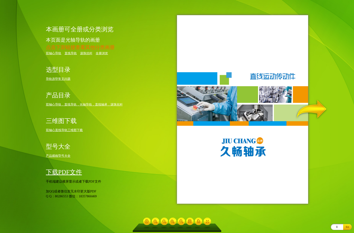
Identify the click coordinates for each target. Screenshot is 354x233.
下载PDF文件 (64, 172)
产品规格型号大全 (58, 155)
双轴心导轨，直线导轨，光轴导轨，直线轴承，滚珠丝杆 (84, 104)
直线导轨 (71, 53)
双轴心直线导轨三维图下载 (64, 130)
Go (347, 227)
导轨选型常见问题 (58, 79)
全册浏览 (102, 53)
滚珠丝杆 (86, 53)
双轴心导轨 (53, 53)
